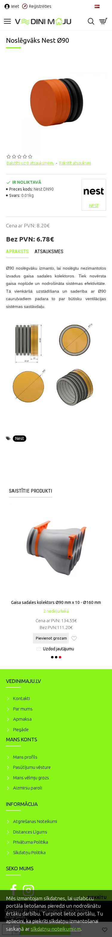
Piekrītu (97, 897)
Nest (19, 438)
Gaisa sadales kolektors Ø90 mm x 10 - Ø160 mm (56, 602)
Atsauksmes (49, 251)
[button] (52, 657)
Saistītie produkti (30, 491)
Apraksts (17, 251)
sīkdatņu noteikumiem (56, 929)
